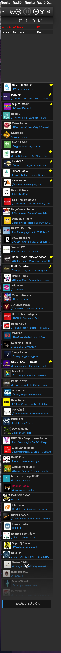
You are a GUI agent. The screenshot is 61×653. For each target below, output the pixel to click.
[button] (12, 11)
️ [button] (33, 20)
